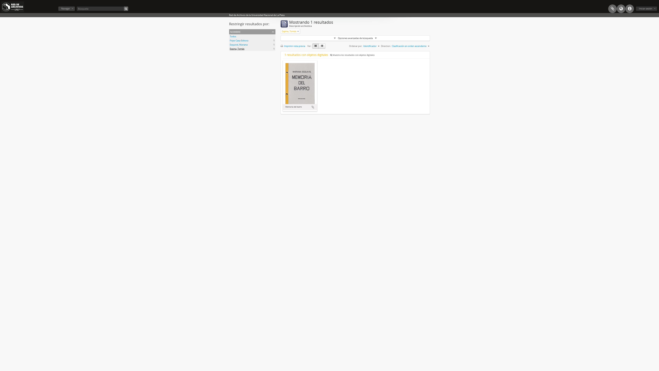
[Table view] (322, 46)
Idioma (621, 8)
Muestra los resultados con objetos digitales (353, 55)
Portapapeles (612, 8)
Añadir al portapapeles (313, 107)
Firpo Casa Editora (239, 40)
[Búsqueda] (126, 9)
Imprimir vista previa (294, 46)
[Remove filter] (298, 31)
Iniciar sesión (645, 8)
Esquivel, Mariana (239, 44)
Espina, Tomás (237, 48)
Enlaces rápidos (629, 8)
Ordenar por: (355, 46)
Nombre (235, 31)
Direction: (386, 46)
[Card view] (315, 46)
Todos (233, 36)
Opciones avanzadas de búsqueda (355, 38)
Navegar (65, 8)
